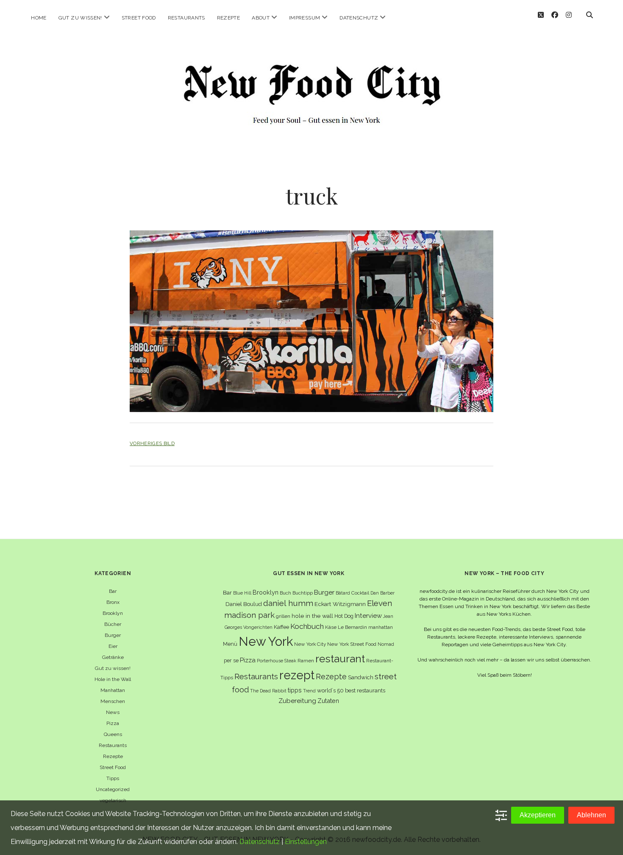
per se (231, 660)
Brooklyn (113, 613)
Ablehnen (591, 815)
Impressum (304, 18)
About (261, 18)
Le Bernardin (352, 627)
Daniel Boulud (243, 604)
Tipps (112, 778)
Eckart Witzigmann (340, 603)
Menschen (112, 701)
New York (266, 641)
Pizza (112, 723)
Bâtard (343, 592)
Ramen (306, 661)
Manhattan (112, 690)
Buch (285, 593)
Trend (309, 690)
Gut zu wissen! (80, 18)
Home (38, 18)
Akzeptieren (538, 815)
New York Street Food (351, 644)
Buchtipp (302, 593)
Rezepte (228, 18)
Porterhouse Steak (276, 660)
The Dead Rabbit (268, 690)
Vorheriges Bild (152, 443)
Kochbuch (307, 626)
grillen (283, 616)
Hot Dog (343, 616)
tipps (295, 690)
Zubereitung (297, 701)
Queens (113, 734)
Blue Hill (242, 592)
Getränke (113, 657)
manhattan (380, 627)
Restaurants (186, 18)
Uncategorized (113, 789)
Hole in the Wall (113, 679)
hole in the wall (312, 615)
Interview (368, 616)
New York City (310, 644)
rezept (296, 675)
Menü (230, 644)
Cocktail (360, 593)
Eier (112, 646)
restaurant (340, 659)
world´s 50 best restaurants (351, 690)
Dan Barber (382, 592)
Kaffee (281, 627)
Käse (331, 627)
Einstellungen (306, 842)
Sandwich (360, 677)
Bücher (112, 624)
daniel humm (288, 603)
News (113, 712)
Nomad (386, 644)
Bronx (113, 602)
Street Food (139, 18)
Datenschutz (358, 18)
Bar (113, 591)
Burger (113, 635)
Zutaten (328, 700)
